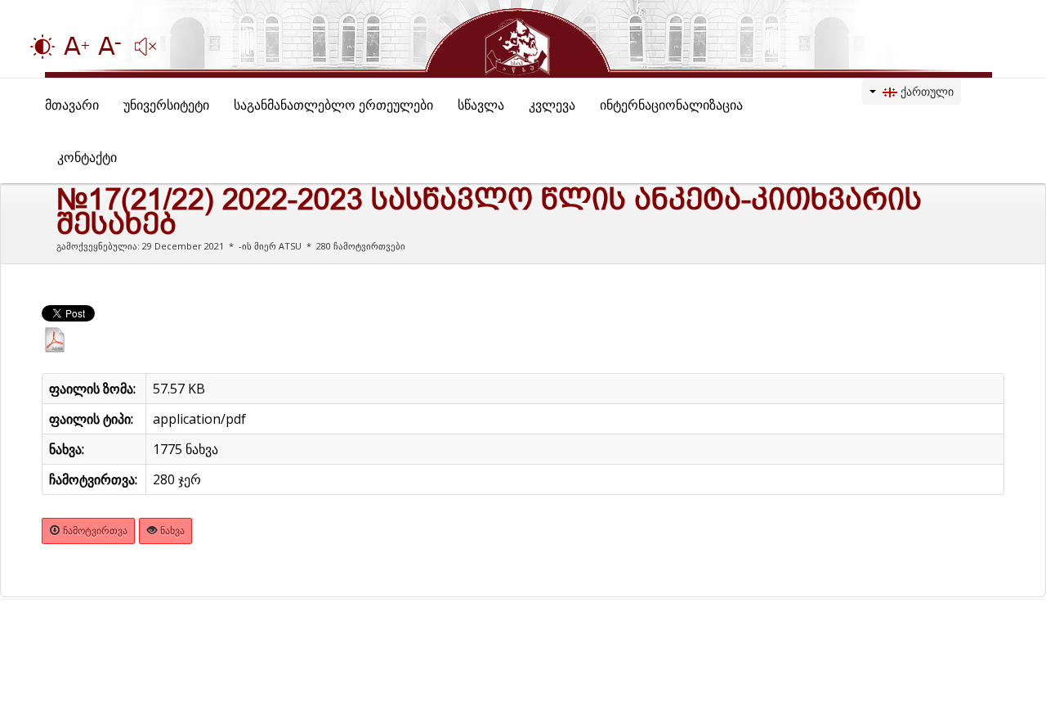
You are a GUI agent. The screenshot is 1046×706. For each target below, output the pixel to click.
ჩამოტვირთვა (93, 530)
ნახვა (171, 530)
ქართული (925, 91)
